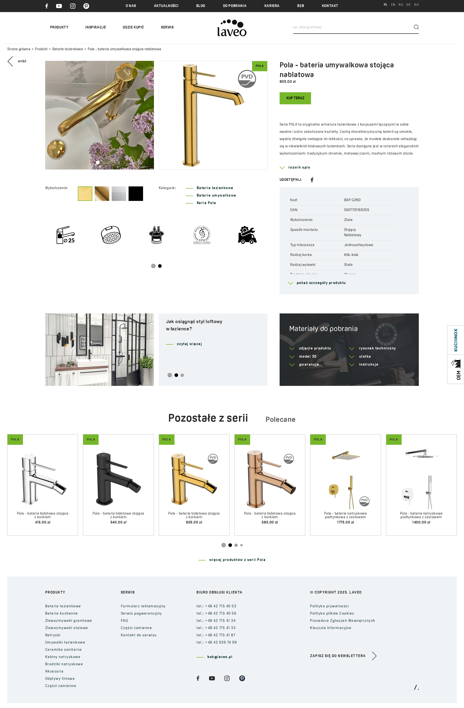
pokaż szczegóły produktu (321, 283)
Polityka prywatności (329, 606)
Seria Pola (206, 203)
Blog (200, 6)
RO (416, 5)
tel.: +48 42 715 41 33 (216, 628)
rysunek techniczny (377, 348)
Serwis (167, 27)
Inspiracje (95, 27)
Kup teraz (295, 98)
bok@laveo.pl (219, 657)
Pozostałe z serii (208, 418)
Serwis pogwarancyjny (141, 614)
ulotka (365, 357)
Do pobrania (235, 6)
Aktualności (166, 6)
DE (408, 5)
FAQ (124, 621)
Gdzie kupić (133, 27)
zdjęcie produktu (315, 348)
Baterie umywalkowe (216, 196)
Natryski (53, 635)
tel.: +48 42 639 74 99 (216, 642)
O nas (131, 6)
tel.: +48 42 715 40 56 (216, 614)
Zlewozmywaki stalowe (66, 628)
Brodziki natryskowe (64, 664)
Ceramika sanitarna (63, 650)
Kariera (272, 6)
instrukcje (369, 365)
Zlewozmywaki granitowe (68, 621)
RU (401, 5)
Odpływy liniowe (60, 679)
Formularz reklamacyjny (143, 606)
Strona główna (18, 49)
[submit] (416, 27)
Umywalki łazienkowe (65, 642)
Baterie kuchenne (61, 614)
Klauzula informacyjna (331, 628)
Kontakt (330, 6)
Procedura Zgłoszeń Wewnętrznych (342, 621)
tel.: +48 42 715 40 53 (216, 606)
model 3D (308, 357)
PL (386, 5)
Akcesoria (54, 671)
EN (393, 5)
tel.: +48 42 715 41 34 (216, 621)
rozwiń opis (299, 168)
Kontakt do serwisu (139, 635)
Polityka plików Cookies (332, 614)
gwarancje (309, 365)
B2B (300, 6)
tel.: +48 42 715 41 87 (215, 635)
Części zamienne (61, 686)
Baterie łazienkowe (67, 49)
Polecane (281, 420)
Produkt (41, 49)
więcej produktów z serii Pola (237, 560)
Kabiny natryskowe (63, 657)
